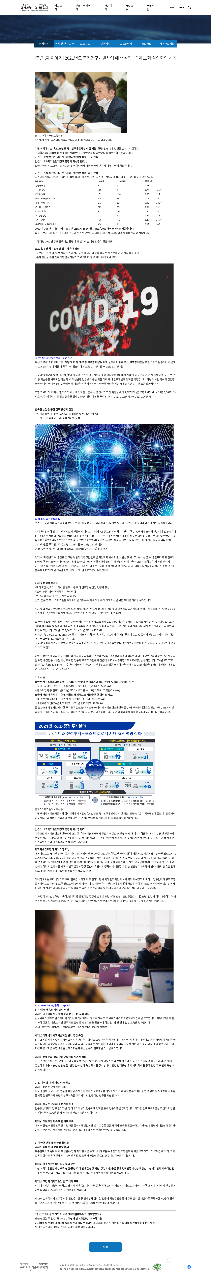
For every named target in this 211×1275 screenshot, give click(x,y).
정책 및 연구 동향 (64, 43)
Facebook (189, 1267)
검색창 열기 (189, 7)
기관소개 (58, 7)
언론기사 (105, 43)
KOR (172, 7)
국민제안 (150, 7)
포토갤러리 (126, 43)
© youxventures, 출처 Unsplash (52, 1005)
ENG (181, 7)
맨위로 (168, 1259)
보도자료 (85, 43)
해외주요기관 (167, 43)
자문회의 (108, 7)
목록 (105, 1247)
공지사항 (44, 43)
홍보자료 (146, 43)
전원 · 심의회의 (83, 7)
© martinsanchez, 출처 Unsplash (53, 358)
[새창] (157, 1267)
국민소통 (129, 7)
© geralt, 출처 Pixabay (47, 518)
